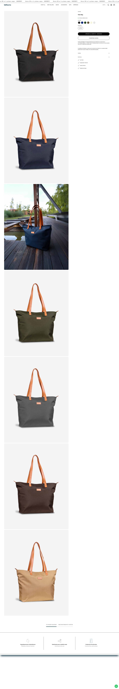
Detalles (79, 53)
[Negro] (79, 23)
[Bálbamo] (7, 4)
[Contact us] (116, 686)
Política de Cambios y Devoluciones (63, 677)
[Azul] (82, 23)
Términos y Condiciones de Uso (62, 672)
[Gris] (94, 23)
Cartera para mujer (41, 676)
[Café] (88, 23)
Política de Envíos (59, 676)
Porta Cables (40, 672)
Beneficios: (80, 57)
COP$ (104, 4)
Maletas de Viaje (40, 669)
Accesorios (39, 674)
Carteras (79, 11)
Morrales (39, 671)
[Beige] (91, 23)
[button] (108, 4)
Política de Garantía (60, 674)
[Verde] (85, 23)
